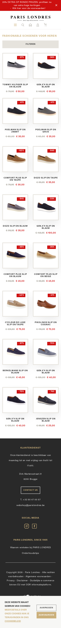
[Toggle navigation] (15, 24)
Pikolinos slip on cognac (46, 323)
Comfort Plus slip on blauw (15, 275)
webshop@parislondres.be (30, 505)
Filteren (31, 44)
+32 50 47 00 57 (30, 500)
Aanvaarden (46, 615)
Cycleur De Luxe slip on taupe (15, 323)
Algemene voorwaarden (38, 576)
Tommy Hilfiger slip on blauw (15, 86)
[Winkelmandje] (45, 25)
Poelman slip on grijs (45, 131)
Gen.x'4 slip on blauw (46, 86)
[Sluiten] (56, 5)
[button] (23, 25)
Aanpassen (46, 608)
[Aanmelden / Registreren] (37, 25)
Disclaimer (22, 580)
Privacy (11, 580)
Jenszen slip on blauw (46, 420)
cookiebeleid (13, 621)
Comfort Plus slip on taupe (15, 179)
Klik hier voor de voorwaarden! (29, 8)
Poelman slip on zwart (15, 131)
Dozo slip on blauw (15, 226)
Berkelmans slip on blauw (15, 372)
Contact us (30, 490)
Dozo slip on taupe (46, 178)
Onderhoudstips (30, 553)
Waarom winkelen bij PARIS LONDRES (30, 547)
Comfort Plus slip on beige (45, 275)
